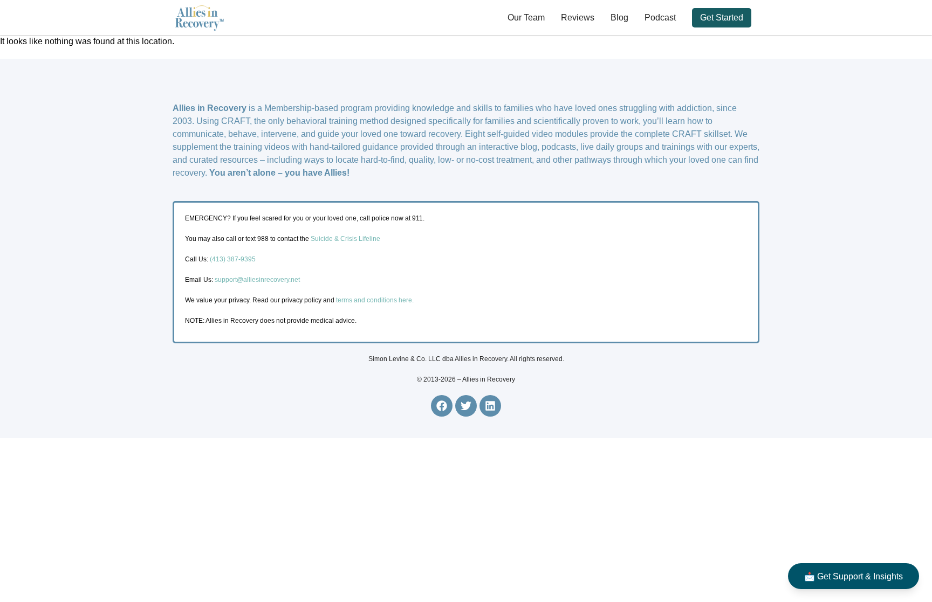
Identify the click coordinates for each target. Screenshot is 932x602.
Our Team (526, 17)
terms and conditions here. (375, 300)
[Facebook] (442, 406)
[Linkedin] (490, 406)
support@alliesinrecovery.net (257, 279)
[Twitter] (466, 406)
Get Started (721, 17)
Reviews (577, 17)
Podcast (660, 17)
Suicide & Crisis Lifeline (344, 239)
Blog (619, 17)
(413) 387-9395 (233, 259)
